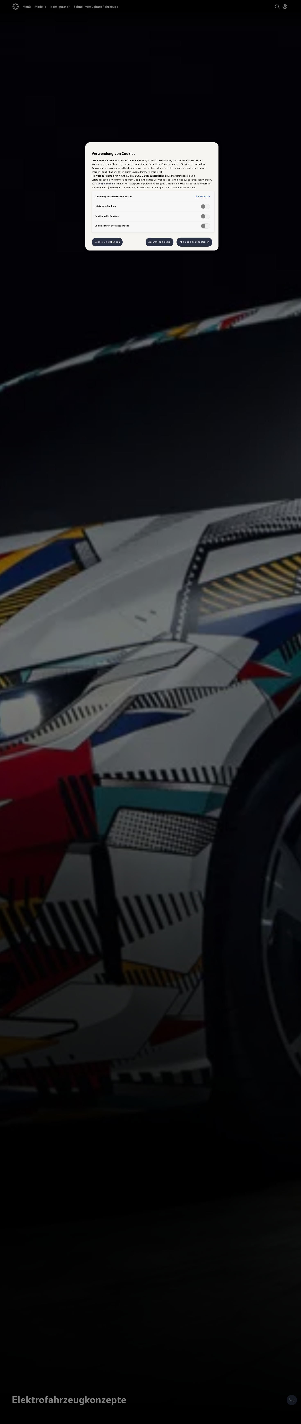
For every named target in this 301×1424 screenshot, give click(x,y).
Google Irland (105, 183)
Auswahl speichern (159, 241)
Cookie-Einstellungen (107, 241)
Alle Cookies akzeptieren (194, 241)
